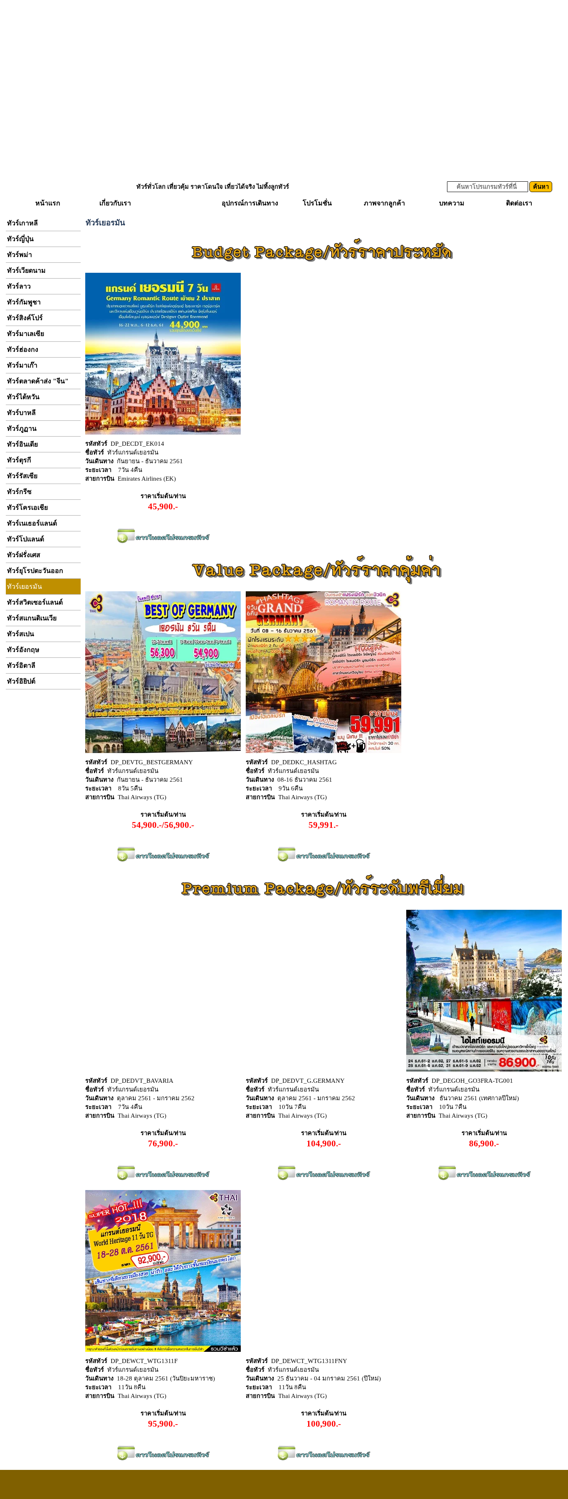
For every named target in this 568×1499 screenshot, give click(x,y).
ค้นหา (541, 186)
